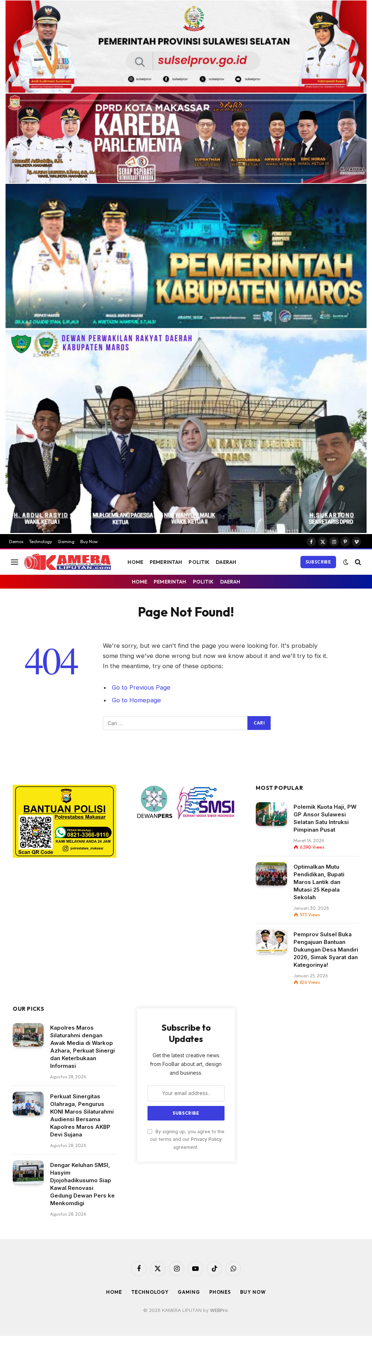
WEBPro (219, 1310)
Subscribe (318, 562)
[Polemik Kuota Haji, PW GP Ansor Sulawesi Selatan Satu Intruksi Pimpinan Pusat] (271, 814)
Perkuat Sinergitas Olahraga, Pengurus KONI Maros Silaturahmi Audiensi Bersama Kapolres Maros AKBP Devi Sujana (82, 1115)
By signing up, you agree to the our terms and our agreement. (187, 1139)
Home (114, 1292)
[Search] (357, 562)
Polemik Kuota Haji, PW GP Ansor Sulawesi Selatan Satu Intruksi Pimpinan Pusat (325, 818)
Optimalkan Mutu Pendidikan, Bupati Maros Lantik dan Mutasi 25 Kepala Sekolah (319, 882)
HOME (135, 562)
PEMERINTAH (166, 562)
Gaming (66, 541)
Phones (220, 1292)
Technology (40, 541)
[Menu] (14, 562)
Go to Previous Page (141, 687)
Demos (16, 541)
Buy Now (89, 541)
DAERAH (226, 562)
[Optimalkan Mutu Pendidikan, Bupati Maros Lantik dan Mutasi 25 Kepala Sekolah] (271, 874)
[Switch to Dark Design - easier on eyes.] (345, 562)
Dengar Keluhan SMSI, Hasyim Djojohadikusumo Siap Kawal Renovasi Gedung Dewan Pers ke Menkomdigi (82, 1184)
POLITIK (199, 562)
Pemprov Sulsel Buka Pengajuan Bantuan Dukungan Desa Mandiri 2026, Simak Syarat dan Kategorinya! (326, 949)
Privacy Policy (206, 1139)
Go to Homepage (136, 700)
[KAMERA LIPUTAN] (68, 562)
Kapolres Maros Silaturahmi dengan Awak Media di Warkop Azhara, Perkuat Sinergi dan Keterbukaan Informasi (82, 1046)
